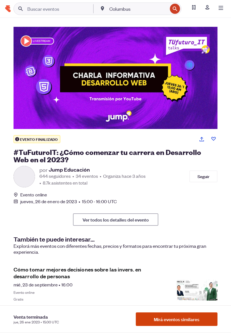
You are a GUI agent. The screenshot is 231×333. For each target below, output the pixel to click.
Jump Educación (69, 169)
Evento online (33, 195)
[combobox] (138, 8)
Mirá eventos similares (176, 319)
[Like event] (213, 139)
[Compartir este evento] (201, 139)
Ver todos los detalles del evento (116, 219)
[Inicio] (8, 8)
